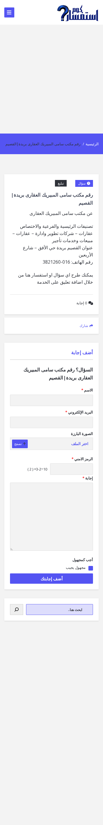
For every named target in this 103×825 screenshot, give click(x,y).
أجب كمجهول (82, 559)
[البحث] (16, 609)
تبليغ (61, 183)
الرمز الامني (82, 458)
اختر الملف (79, 444)
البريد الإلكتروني (79, 412)
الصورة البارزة (82, 433)
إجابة (81, 302)
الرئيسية (92, 143)
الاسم (87, 390)
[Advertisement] (51, 79)
